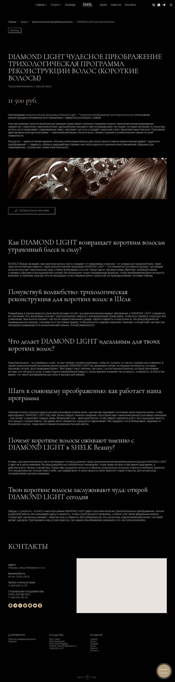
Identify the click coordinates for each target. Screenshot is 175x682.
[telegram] (164, 5)
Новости (116, 5)
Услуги (55, 5)
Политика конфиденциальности (22, 639)
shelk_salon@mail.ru (19, 594)
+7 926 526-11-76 (17, 585)
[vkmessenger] (25, 605)
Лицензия (12, 641)
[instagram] (30, 605)
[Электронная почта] (35, 605)
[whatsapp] (159, 5)
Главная (39, 5)
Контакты (130, 5)
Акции (103, 5)
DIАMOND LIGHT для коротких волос (96, 22)
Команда (70, 5)
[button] (171, 4)
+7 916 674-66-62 (18, 597)
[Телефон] (153, 5)
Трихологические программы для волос (52, 22)
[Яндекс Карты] (40, 605)
